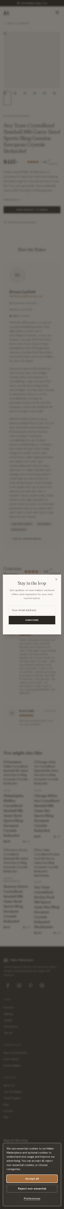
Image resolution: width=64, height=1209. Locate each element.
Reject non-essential (32, 1188)
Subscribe (32, 620)
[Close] (56, 579)
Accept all (32, 1178)
